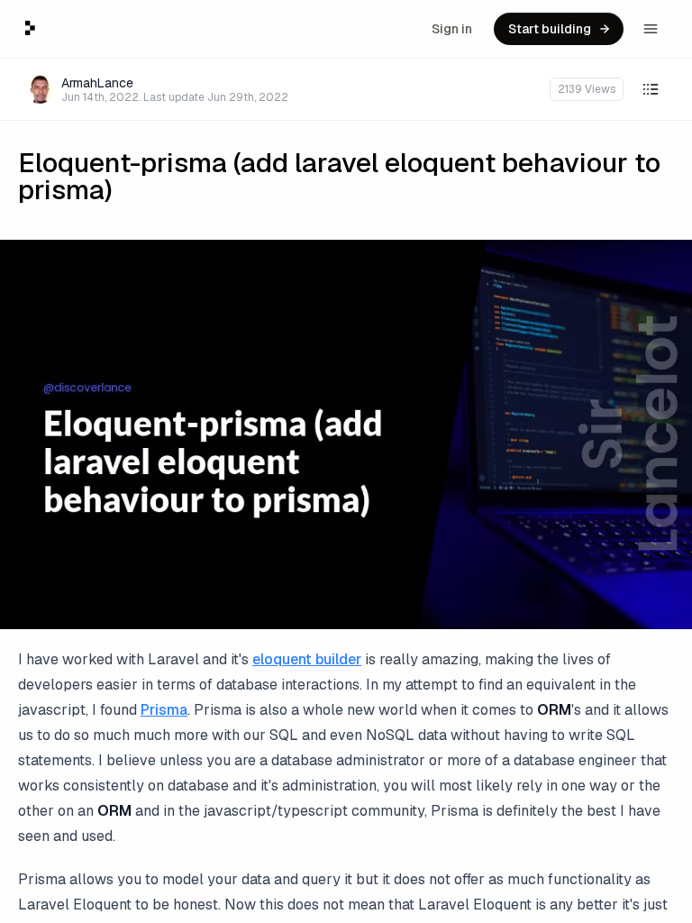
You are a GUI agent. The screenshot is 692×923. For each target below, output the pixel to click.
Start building (549, 29)
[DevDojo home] (30, 28)
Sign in (452, 29)
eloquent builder (306, 659)
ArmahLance (97, 83)
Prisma (164, 709)
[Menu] (650, 29)
